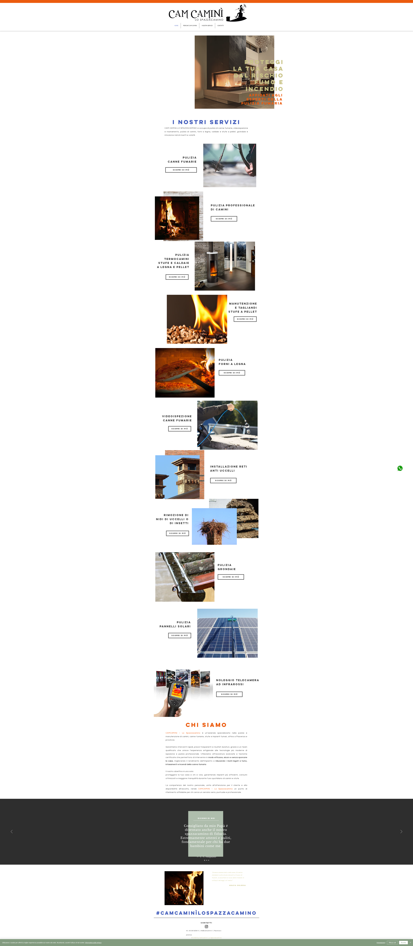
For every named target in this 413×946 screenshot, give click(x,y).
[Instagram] (206, 926)
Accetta (403, 942)
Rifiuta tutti (392, 942)
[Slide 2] (206, 860)
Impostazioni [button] (381, 942)
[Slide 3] (208, 860)
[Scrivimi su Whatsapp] (400, 468)
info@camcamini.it (206, 930)
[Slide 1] (204, 860)
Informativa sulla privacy (93, 942)
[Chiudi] (410, 942)
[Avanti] (401, 832)
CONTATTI (206, 923)
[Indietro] (11, 832)
